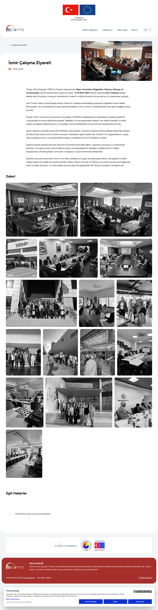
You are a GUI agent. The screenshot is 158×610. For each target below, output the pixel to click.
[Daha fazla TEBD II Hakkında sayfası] (98, 30)
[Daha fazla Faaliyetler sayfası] (113, 30)
